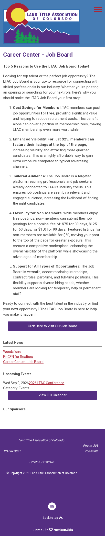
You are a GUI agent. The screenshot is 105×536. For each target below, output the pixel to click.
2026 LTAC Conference (46, 383)
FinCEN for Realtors (18, 357)
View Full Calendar (53, 395)
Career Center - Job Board (23, 362)
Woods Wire (12, 352)
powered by (41, 529)
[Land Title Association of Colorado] (41, 43)
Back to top (51, 517)
